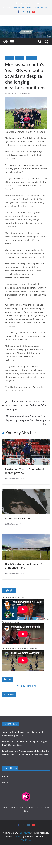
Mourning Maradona (18, 518)
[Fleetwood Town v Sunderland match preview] (26, 441)
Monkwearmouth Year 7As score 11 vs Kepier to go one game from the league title (25, 420)
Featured (9, 58)
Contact (6, 782)
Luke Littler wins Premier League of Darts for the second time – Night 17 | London (29, 9)
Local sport (31, 58)
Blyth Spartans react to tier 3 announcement (23, 566)
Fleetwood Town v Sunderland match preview (24, 471)
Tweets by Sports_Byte (26, 685)
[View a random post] (46, 41)
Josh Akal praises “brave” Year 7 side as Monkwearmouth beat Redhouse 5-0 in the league (26, 405)
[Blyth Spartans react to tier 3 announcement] (26, 536)
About (5, 776)
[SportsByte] (5, 41)
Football (20, 58)
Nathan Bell (26, 94)
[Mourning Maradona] (26, 490)
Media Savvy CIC (29, 807)
